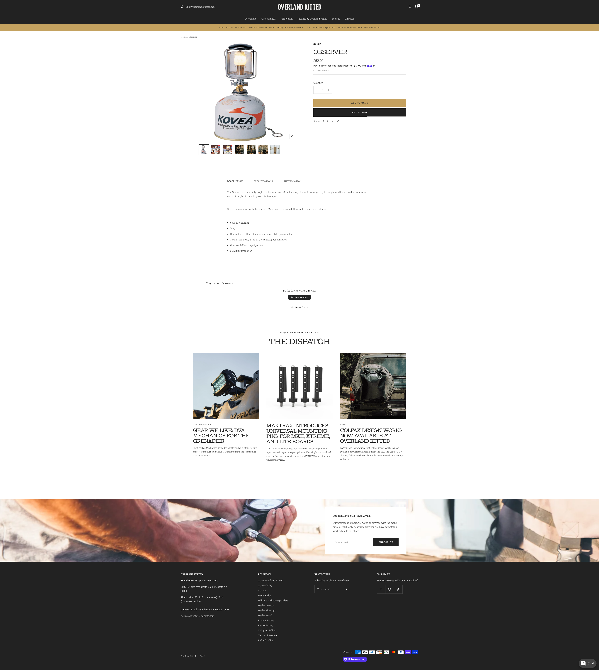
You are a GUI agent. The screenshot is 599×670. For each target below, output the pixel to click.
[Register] (345, 589)
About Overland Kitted (270, 580)
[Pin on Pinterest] (327, 121)
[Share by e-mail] (338, 121)
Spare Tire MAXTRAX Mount (232, 27)
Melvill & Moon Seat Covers (261, 27)
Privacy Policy (266, 620)
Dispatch (349, 18)
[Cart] (416, 6)
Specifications (263, 181)
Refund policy (266, 640)
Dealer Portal (265, 615)
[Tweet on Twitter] (332, 121)
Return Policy (265, 625)
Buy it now (360, 112)
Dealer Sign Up (266, 610)
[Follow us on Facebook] (381, 589)
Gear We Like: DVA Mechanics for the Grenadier (221, 435)
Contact (262, 590)
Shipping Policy (267, 630)
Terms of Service (267, 635)
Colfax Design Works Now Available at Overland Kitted (371, 435)
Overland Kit (268, 18)
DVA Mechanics (202, 424)
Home (184, 36)
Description (235, 181)
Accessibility (265, 585)
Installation (293, 181)
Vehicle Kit (286, 18)
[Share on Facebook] (323, 121)
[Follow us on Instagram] (389, 589)
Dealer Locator (266, 605)
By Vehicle (250, 18)
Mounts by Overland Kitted (312, 18)
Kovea (317, 43)
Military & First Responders (273, 600)
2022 (202, 656)
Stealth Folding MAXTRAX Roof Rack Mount (359, 27)
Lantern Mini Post (268, 208)
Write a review (299, 297)
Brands (336, 18)
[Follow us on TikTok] (398, 589)
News (343, 424)
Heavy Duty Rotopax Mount (290, 27)
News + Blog (264, 595)
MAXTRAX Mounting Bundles (321, 27)
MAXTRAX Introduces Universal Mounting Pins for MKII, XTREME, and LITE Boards (298, 434)
